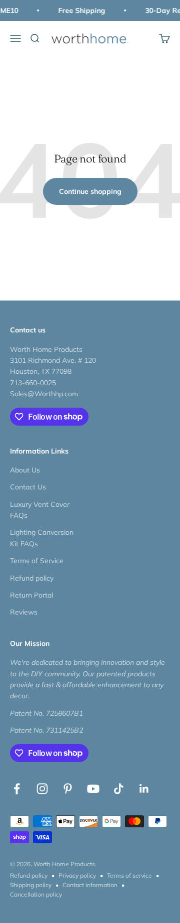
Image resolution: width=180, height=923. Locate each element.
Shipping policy (31, 885)
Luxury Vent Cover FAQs (40, 510)
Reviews (24, 612)
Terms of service (129, 875)
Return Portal (31, 595)
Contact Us (28, 486)
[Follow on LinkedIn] (144, 788)
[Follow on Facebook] (17, 788)
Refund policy (32, 578)
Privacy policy (77, 875)
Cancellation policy (36, 894)
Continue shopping (90, 191)
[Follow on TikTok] (119, 788)
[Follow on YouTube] (93, 788)
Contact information (90, 885)
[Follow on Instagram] (42, 788)
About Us (25, 469)
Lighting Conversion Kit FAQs (42, 538)
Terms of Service (37, 560)
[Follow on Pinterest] (67, 788)
